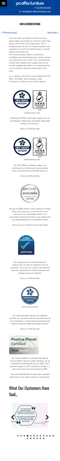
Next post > (53, 32)
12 (53, 435)
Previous (13, 422)
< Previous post (9, 32)
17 (40, 438)
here (37, 129)
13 (27, 438)
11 (50, 435)
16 (37, 438)
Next (47, 422)
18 (43, 438)
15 (34, 438)
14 (31, 438)
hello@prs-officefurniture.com (36, 11)
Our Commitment (22, 374)
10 (47, 435)
